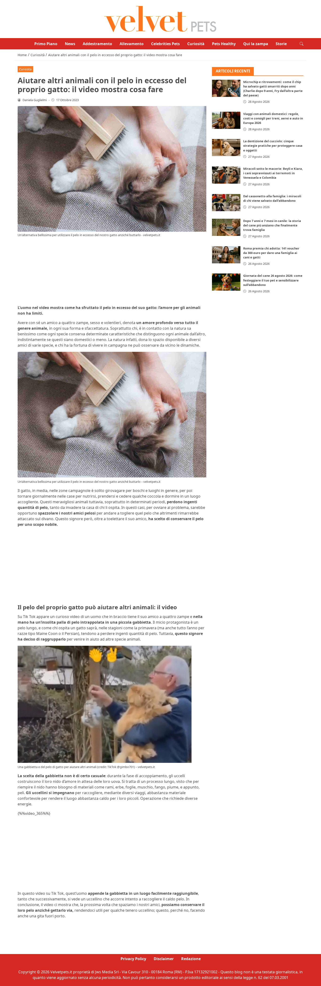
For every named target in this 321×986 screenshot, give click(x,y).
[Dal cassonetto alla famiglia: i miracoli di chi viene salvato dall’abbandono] (226, 202)
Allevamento (132, 43)
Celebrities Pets (165, 43)
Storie (281, 43)
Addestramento (97, 43)
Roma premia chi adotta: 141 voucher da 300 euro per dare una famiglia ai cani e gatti (271, 252)
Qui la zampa (255, 43)
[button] (301, 44)
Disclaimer (164, 958)
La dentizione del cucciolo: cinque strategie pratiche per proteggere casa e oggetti (272, 145)
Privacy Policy (133, 958)
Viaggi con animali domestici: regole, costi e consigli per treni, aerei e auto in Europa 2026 (273, 118)
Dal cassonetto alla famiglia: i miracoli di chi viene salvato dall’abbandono (272, 198)
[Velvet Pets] (160, 18)
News (70, 43)
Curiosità (195, 43)
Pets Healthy (224, 43)
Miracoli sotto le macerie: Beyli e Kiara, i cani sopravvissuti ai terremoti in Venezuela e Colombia (273, 173)
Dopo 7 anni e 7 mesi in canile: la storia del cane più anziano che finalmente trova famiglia (272, 225)
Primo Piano (45, 43)
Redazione (191, 958)
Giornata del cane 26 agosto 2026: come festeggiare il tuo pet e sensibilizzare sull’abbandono (272, 280)
